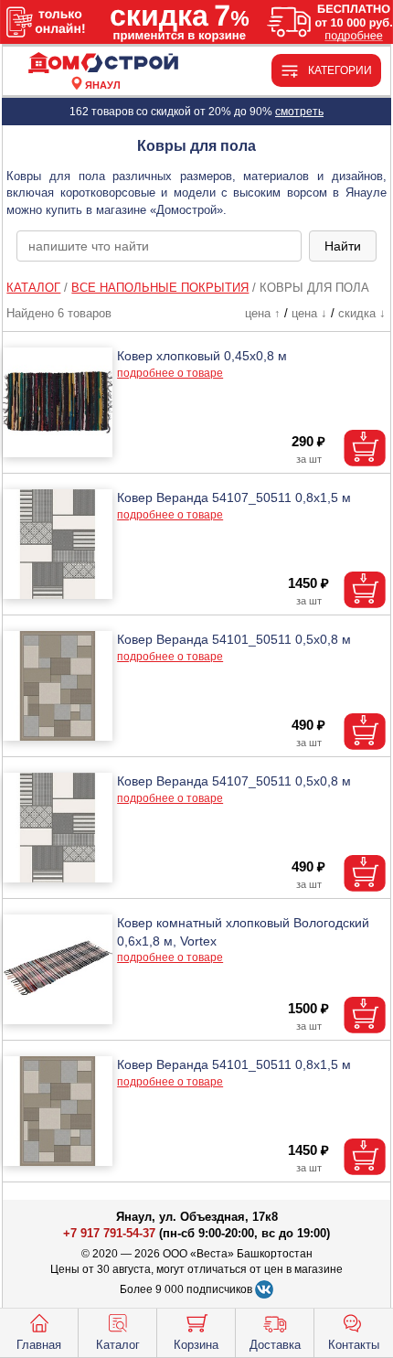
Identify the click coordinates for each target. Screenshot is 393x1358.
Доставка (275, 1345)
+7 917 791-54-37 (109, 1233)
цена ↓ (309, 313)
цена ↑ (263, 313)
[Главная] (103, 63)
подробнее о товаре (170, 373)
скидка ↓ (362, 313)
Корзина (196, 1345)
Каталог (118, 1345)
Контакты (353, 1345)
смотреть (299, 111)
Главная (38, 1345)
